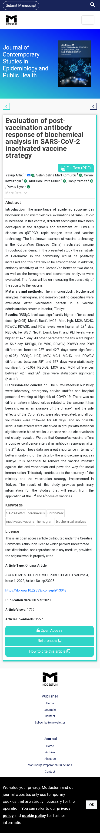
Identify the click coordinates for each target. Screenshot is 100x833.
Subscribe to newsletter (50, 722)
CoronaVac (55, 513)
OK (91, 805)
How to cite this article (48, 651)
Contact (50, 716)
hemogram (45, 521)
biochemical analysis (71, 521)
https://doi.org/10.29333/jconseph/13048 (36, 590)
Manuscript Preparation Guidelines (50, 765)
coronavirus (36, 513)
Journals (50, 709)
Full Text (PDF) (78, 168)
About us (50, 758)
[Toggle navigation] (87, 20)
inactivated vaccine (20, 521)
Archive (50, 752)
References (48, 640)
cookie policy (34, 815)
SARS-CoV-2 (15, 513)
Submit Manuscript (21, 5)
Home (50, 703)
